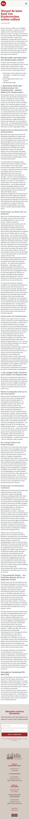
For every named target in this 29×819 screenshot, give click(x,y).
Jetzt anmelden (14, 734)
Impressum (14, 808)
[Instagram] (16, 815)
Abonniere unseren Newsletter (14, 712)
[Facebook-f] (13, 815)
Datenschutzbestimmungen (14, 738)
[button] (26, 3)
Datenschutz (14, 810)
